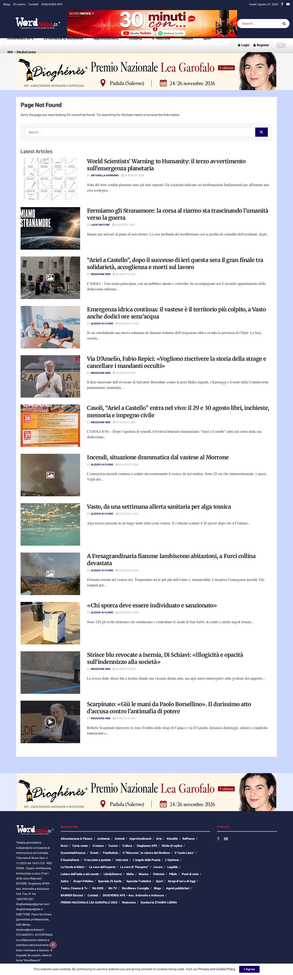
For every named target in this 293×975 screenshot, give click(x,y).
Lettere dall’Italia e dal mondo (80, 874)
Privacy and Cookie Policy (216, 969)
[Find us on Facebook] (282, 4)
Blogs (6, 4)
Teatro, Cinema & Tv (74, 888)
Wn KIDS (97, 888)
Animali (120, 838)
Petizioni (158, 874)
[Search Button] (285, 23)
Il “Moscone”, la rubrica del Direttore (146, 853)
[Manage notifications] (53, 944)
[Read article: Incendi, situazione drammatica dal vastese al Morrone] (50, 475)
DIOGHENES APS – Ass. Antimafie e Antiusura (133, 895)
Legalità (172, 867)
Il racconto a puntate (97, 860)
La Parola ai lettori (72, 867)
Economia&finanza (73, 853)
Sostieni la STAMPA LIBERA (159, 902)
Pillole (173, 874)
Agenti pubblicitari (178, 888)
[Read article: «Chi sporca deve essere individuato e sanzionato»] (50, 623)
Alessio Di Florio (102, 324)
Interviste (122, 860)
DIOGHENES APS (51, 4)
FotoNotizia (110, 853)
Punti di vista (190, 874)
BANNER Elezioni (72, 895)
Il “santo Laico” (184, 853)
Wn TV (112, 888)
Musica (143, 874)
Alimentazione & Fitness (76, 838)
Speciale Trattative (138, 881)
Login (245, 45)
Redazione (129, 902)
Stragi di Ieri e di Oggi (181, 881)
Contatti (33, 4)
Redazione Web (100, 274)
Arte (159, 838)
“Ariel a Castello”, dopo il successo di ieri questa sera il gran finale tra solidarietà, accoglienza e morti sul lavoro (175, 263)
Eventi (94, 853)
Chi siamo (19, 4)
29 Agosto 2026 (125, 373)
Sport (207, 38)
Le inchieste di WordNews (63, 38)
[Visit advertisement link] (152, 23)
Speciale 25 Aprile (110, 881)
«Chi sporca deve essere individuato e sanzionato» (152, 605)
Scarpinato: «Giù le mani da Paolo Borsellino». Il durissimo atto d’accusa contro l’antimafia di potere (169, 708)
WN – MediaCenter (21, 52)
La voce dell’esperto (102, 867)
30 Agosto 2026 (133, 175)
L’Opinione (172, 860)
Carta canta (80, 846)
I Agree (249, 969)
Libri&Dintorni (113, 874)
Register (262, 45)
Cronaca (98, 846)
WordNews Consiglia (135, 888)
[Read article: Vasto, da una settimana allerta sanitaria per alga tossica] (50, 524)
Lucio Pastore (100, 225)
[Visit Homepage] (32, 23)
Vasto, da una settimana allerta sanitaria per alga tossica (159, 506)
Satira (64, 881)
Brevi (64, 846)
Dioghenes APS (147, 846)
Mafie (130, 874)
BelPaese (188, 838)
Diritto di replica (172, 846)
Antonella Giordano (105, 175)
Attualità (135, 38)
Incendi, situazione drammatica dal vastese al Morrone (158, 457)
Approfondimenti (106, 38)
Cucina (113, 846)
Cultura (187, 38)
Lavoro (158, 867)
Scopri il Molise (83, 881)
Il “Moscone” (162, 38)
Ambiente (103, 838)
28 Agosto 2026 (128, 570)
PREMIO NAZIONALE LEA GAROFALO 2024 (89, 902)
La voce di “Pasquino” (134, 867)
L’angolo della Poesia (146, 860)
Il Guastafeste (70, 860)
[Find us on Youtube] (288, 4)
